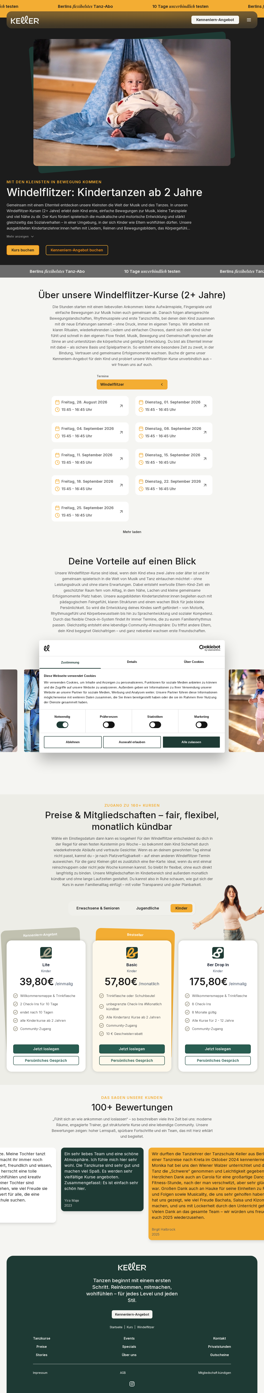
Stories (41, 1355)
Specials (129, 1347)
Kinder (181, 908)
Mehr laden (132, 532)
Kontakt (219, 1338)
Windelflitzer (145, 1327)
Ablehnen (73, 742)
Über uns (129, 1355)
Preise (42, 1347)
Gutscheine (219, 1355)
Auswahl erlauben (132, 742)
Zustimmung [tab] (70, 662)
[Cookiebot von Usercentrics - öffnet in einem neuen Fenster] (202, 648)
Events (129, 1338)
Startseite (116, 1327)
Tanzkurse (41, 1338)
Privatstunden (219, 1347)
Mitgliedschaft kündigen (214, 1372)
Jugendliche (147, 908)
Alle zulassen (191, 742)
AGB (123, 1372)
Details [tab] (132, 661)
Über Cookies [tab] (194, 661)
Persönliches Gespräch (46, 1060)
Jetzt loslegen (46, 1049)
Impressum (40, 1372)
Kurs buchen (23, 250)
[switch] (109, 724)
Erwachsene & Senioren (98, 908)
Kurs (130, 1327)
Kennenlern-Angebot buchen (77, 250)
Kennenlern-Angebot (215, 20)
